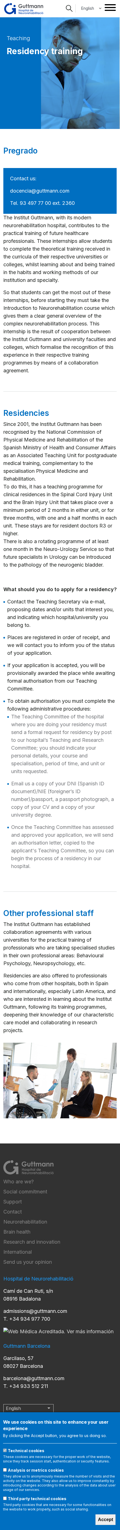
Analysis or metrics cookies (36, 1470)
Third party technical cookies (37, 1498)
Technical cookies (26, 1450)
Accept (105, 1519)
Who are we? (18, 1181)
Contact (12, 1212)
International (17, 1252)
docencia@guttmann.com (39, 191)
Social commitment (25, 1192)
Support (12, 1202)
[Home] (23, 8)
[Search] (69, 8)
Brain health (16, 1232)
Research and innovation (31, 1242)
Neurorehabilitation (25, 1222)
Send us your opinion (27, 1262)
